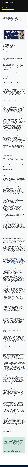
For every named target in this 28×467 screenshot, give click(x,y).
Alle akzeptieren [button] (4, 9)
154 (13, 346)
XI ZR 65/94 (13, 252)
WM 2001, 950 (5, 369)
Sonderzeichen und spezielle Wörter (9, 21)
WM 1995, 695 (17, 252)
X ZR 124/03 (14, 262)
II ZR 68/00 (11, 278)
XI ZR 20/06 (5, 59)
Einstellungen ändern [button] (10, 9)
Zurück (4, 434)
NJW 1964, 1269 (20, 261)
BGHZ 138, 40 (7, 326)
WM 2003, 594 (15, 278)
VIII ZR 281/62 (14, 261)
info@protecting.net (7, 442)
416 (17, 199)
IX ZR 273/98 (23, 368)
